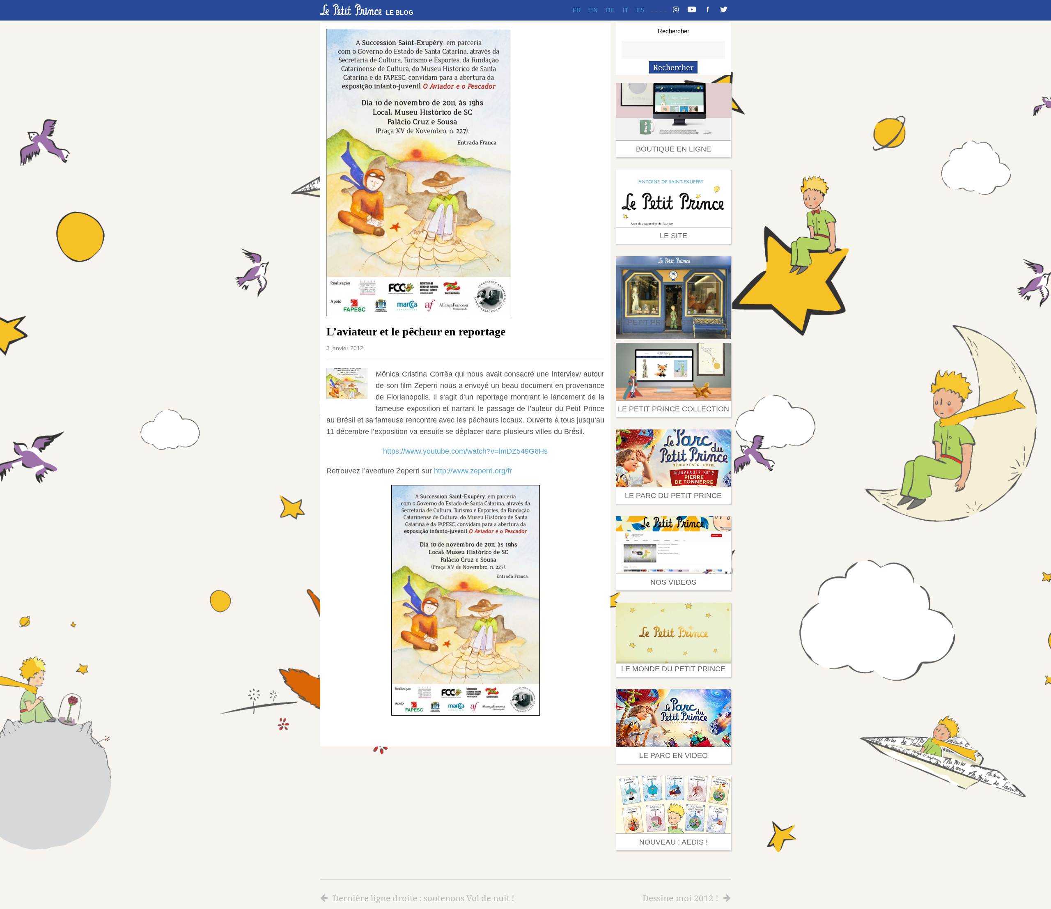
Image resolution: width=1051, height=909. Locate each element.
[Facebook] (708, 10)
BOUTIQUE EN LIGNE (673, 149)
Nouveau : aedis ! (673, 842)
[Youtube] (692, 10)
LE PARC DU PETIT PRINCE (673, 495)
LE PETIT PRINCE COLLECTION (673, 409)
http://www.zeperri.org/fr (473, 471)
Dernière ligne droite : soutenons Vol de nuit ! (423, 898)
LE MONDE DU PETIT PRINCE (673, 669)
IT (625, 10)
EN (593, 10)
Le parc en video (673, 755)
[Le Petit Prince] (351, 10)
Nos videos (673, 582)
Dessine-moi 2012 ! (680, 898)
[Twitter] (724, 10)
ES (640, 10)
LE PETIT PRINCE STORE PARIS (673, 322)
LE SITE (673, 236)
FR (577, 10)
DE (610, 10)
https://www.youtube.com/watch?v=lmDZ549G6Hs (465, 451)
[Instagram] (676, 10)
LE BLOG (399, 12)
